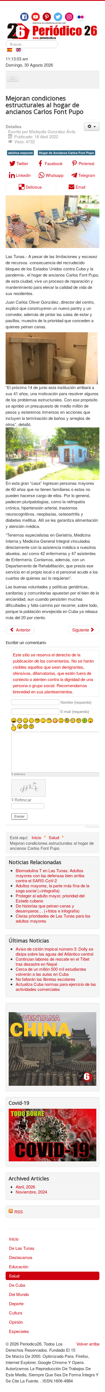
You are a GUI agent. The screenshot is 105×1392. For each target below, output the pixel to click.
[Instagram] (69, 17)
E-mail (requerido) (74, 712)
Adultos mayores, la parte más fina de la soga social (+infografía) (52, 888)
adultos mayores (20, 153)
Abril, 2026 (25, 1187)
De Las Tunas (21, 1248)
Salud (14, 1276)
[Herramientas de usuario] (91, 127)
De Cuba (17, 1285)
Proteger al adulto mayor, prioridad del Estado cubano (50, 898)
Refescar (23, 799)
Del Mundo (19, 1294)
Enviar (19, 816)
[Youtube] (35, 17)
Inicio (13, 1239)
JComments (92, 826)
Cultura (15, 1313)
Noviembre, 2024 (31, 1192)
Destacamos (20, 1257)
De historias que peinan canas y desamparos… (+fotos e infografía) (48, 908)
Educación (18, 1266)
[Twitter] (58, 17)
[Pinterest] (47, 17)
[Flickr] (80, 17)
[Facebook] (24, 17)
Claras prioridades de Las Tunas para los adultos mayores (53, 918)
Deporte (16, 1303)
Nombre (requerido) (75, 702)
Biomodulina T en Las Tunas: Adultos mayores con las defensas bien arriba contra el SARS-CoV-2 (50, 875)
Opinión (16, 1322)
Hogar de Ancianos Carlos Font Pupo (66, 153)
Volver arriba (87, 1344)
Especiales (19, 1331)
